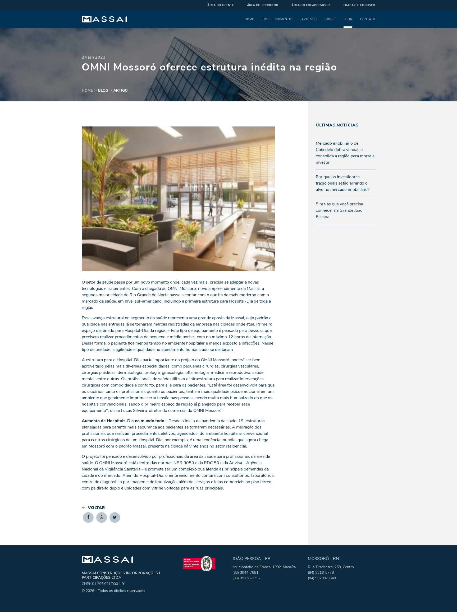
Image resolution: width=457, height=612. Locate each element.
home (87, 90)
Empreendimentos (278, 19)
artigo (120, 90)
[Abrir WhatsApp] (444, 599)
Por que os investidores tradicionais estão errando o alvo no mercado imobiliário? (342, 183)
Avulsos (309, 19)
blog (103, 90)
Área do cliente (220, 5)
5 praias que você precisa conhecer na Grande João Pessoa (339, 210)
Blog (348, 19)
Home (249, 19)
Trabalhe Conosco (359, 5)
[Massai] (104, 19)
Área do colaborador (310, 5)
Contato (367, 19)
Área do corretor (262, 5)
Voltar (96, 508)
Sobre (330, 19)
